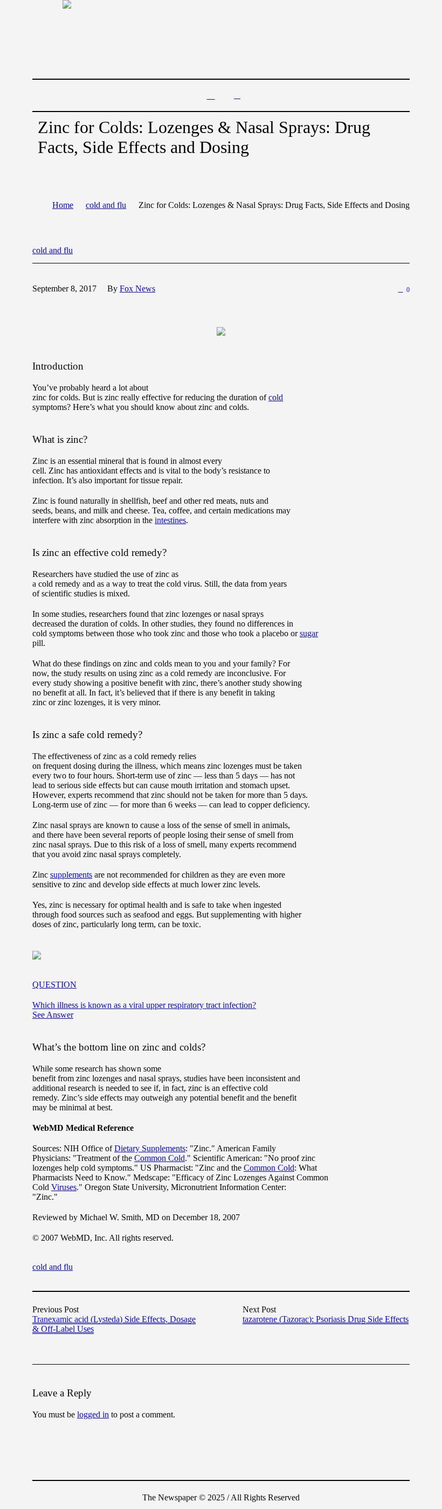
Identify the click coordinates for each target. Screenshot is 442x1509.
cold (275, 397)
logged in (93, 1414)
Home (62, 205)
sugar (309, 633)
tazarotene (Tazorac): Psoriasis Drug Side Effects (326, 1319)
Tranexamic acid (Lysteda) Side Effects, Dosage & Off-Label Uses (114, 1324)
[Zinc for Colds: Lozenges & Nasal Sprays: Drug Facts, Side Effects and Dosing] (221, 330)
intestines (170, 520)
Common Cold (159, 1158)
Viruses (64, 1187)
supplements (71, 874)
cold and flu (106, 205)
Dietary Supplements (149, 1148)
